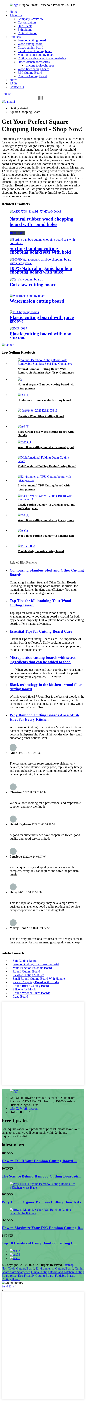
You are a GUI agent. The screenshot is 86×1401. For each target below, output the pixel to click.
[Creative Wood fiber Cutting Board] (38, 410)
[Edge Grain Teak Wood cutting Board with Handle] (23, 426)
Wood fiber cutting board (33, 69)
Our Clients (25, 26)
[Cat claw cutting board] (26, 279)
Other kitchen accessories (34, 62)
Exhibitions (25, 29)
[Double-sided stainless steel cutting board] (23, 394)
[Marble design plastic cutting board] (26, 546)
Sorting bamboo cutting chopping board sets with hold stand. (40, 252)
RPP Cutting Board (30, 72)
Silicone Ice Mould (25, 989)
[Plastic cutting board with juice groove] (24, 312)
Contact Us (17, 87)
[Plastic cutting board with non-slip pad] (18, 328)
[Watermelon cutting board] (28, 295)
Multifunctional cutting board (36, 54)
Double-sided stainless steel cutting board (44, 400)
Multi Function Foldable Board (32, 968)
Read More (17, 232)
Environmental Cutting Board (54, 1268)
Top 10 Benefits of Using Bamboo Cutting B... (39, 1243)
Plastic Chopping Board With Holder (36, 982)
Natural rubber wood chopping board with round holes (41, 221)
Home (13, 11)
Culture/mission (27, 33)
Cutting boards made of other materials (42, 58)
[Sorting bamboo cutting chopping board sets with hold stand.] (43, 243)
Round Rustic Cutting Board (31, 985)
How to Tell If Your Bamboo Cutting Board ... (39, 1161)
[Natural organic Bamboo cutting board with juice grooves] (20, 379)
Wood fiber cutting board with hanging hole (46, 535)
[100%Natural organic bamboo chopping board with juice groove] (43, 263)
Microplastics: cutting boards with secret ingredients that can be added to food (42, 659)
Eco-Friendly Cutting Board (35, 1275)
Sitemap (68, 1265)
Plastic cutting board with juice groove (42, 319)
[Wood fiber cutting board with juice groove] (23, 515)
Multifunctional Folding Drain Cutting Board (47, 466)
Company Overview (30, 19)
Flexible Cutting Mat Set (28, 975)
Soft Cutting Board (25, 960)
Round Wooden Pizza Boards (31, 993)
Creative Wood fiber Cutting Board (41, 416)
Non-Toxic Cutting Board (18, 1268)
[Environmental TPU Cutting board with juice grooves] (47, 480)
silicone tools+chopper (40, 65)
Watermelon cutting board (37, 301)
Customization (27, 22)
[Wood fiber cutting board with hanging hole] (23, 530)
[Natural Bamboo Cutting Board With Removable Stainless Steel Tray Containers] (47, 363)
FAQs (13, 83)
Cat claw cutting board (33, 284)
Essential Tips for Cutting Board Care (41, 631)
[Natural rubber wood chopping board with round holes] (35, 211)
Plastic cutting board (30, 47)
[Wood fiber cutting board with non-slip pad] (24, 442)
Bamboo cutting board (32, 40)
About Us (16, 15)
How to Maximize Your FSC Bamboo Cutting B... (42, 1228)
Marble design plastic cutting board (41, 551)
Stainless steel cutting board (35, 51)
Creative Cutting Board (32, 76)
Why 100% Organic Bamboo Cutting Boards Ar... (43, 1202)
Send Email (9, 1286)
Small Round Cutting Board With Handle (39, 978)
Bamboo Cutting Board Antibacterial (36, 964)
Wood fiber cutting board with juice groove (46, 520)
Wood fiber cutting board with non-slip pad (46, 447)
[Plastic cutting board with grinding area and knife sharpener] (47, 499)
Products (15, 36)
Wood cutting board (30, 44)
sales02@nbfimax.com (24, 1108)
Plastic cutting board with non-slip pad (41, 335)
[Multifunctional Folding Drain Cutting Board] (47, 461)
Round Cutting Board (26, 971)
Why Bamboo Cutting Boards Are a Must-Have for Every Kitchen (44, 717)
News (13, 79)
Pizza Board (20, 996)
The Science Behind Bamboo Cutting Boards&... (41, 1176)
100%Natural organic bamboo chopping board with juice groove (41, 272)
